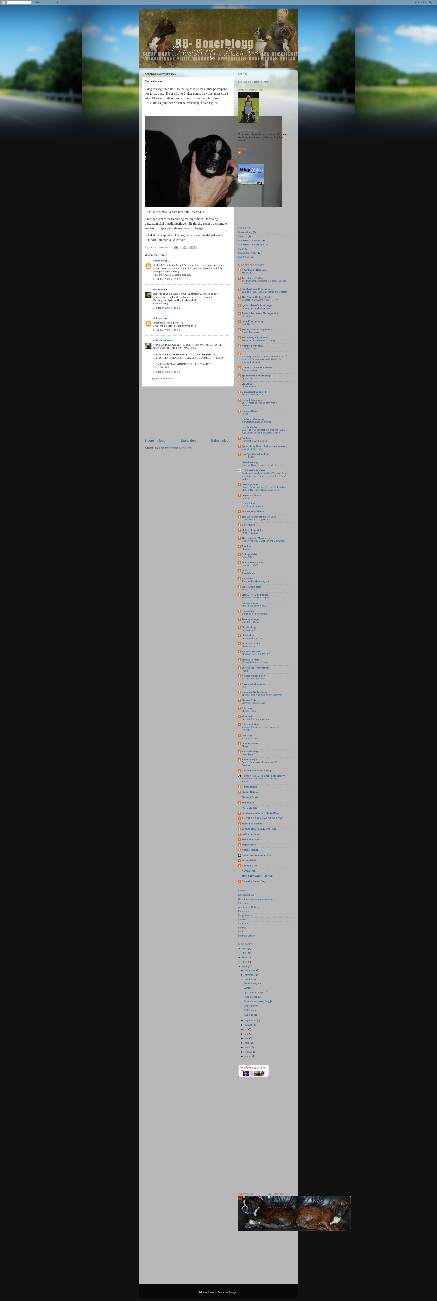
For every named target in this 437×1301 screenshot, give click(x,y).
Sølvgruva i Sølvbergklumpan (256, 308)
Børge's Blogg (250, 411)
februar (249, 1052)
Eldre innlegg (220, 440)
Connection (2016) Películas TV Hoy (260, 300)
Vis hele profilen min (249, 157)
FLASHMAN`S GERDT (250, 240)
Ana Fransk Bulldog (248, 907)
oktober (249, 979)
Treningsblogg (250, 619)
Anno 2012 (247, 557)
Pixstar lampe (248, 646)
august (249, 1025)
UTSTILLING (248, 457)
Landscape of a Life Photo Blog (260, 813)
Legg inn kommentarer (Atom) (175, 447)
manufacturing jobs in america (256, 422)
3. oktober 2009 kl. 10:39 (166, 372)
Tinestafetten (248, 573)
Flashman (243, 911)
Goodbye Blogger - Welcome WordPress (262, 465)
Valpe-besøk (250, 1015)
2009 (245, 966)
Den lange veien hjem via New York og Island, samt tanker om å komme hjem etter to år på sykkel (264, 476)
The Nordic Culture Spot (256, 297)
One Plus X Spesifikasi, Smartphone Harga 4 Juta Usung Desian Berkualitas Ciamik (264, 431)
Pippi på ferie (248, 630)
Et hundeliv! (249, 860)
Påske (245, 413)
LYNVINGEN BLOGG (253, 470)
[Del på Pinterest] (195, 247)
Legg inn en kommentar (162, 378)
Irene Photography (252, 321)
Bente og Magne (188, 89)
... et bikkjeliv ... (251, 427)
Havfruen (158, 289)
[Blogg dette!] (185, 247)
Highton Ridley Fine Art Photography (263, 776)
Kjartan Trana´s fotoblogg (257, 305)
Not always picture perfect (257, 855)
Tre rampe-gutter (253, 983)
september (251, 1020)
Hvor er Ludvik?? (250, 565)
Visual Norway (250, 462)
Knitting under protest (252, 394)
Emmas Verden (250, 659)
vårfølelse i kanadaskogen (255, 662)
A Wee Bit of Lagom (253, 684)
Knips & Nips (249, 759)
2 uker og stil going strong (254, 613)
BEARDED (247, 272)
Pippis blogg (249, 627)
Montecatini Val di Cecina (254, 441)
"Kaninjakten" (248, 754)
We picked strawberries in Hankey (258, 340)
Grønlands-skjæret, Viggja (258, 1001)
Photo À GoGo (250, 797)
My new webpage (250, 738)
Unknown (158, 260)
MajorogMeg (249, 844)
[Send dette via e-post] (182, 247)
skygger (246, 670)
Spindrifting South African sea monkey (264, 446)
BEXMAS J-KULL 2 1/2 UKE (256, 654)
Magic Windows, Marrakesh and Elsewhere (263, 541)
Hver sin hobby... (253, 997)
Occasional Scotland (254, 392)
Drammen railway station (254, 703)
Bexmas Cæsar (246, 935)
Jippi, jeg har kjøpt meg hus (255, 581)
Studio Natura (250, 792)
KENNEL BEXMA (162, 340)
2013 (245, 948)
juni (247, 1034)
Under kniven (251, 1005)
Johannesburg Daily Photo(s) (259, 829)
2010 (245, 962)
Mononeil (247, 716)
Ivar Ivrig (247, 735)
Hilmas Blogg (249, 787)
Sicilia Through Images (255, 595)
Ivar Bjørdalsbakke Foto (256, 454)
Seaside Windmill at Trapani (255, 597)
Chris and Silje (250, 724)
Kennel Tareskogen (253, 400)
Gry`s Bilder (249, 503)
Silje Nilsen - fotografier (255, 667)
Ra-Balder (247, 578)
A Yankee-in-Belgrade (254, 270)
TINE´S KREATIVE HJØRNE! (257, 876)
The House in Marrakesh (256, 538)
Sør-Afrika (243, 257)
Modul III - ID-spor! (251, 622)
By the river (247, 378)
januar (248, 1056)
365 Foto (243, 903)
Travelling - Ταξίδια (253, 278)
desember (250, 970)
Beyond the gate (250, 589)
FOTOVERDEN (250, 808)
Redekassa (248, 611)
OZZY (241, 248)
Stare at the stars (252, 587)
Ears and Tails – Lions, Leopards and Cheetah (264, 292)
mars (248, 1047)
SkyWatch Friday (247, 253)
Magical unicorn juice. (252, 449)
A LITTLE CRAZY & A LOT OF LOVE (262, 818)
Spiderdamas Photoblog (256, 375)
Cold (244, 686)
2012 (245, 953)
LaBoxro (242, 919)
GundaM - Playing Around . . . (259, 367)
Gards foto (248, 708)
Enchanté (247, 438)
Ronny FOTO (249, 865)
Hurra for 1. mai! (250, 533)
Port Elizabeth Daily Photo (257, 329)
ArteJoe (246, 546)
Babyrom (246, 498)
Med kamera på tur (252, 839)
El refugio (246, 549)
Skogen (245, 746)
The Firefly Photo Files (255, 337)
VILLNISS (247, 384)
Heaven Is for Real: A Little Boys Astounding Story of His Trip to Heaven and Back (264, 488)
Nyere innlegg (155, 440)
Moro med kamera (252, 823)
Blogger (233, 1292)
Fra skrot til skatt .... (253, 643)
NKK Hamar (250, 1010)
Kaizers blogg (250, 603)
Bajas (241, 931)
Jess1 (245, 570)
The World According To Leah (259, 516)
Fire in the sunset (250, 332)
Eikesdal (242, 236)
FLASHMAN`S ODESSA (251, 244)
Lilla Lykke (248, 635)
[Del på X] (188, 247)
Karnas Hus (248, 871)
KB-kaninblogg (250, 751)
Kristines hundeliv (252, 346)
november (250, 975)
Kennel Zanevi (246, 895)
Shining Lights (249, 711)
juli (246, 1029)
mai (247, 1038)
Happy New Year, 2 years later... (257, 519)
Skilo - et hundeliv (252, 530)
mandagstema (250, 484)
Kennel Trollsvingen (253, 675)
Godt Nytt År (248, 324)
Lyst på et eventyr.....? (256, 992)
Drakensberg (245, 232)
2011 (245, 957)
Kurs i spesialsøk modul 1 (254, 605)
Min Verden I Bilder (253, 562)
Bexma (242, 927)
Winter (247, 988)
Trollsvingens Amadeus (253, 678)
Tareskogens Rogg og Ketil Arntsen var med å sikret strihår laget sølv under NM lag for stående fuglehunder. (264, 359)
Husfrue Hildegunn (253, 419)
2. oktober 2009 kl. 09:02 (166, 279)
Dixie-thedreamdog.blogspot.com (256, 899)
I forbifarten (247, 316)
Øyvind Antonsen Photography (260, 313)
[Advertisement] (187, 412)
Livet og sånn (250, 743)
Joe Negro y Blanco (253, 511)
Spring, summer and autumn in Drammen (262, 694)
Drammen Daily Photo (254, 692)
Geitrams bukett (250, 370)
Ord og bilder (249, 554)
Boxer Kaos (248, 525)
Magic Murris (245, 915)
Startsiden (188, 440)
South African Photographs (257, 289)
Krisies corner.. (250, 850)
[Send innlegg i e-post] (175, 247)
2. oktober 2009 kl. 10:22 (166, 308)
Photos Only (249, 700)
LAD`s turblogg (251, 834)
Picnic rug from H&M (252, 638)
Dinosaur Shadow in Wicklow (256, 719)
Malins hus (248, 802)
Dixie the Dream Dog (253, 881)
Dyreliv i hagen (249, 386)
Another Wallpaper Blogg (256, 770)
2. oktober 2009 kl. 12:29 (166, 330)
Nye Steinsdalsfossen (252, 506)
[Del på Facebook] (191, 247)
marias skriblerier (252, 495)
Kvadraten (243, 923)
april (247, 1043)
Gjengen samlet (249, 348)
